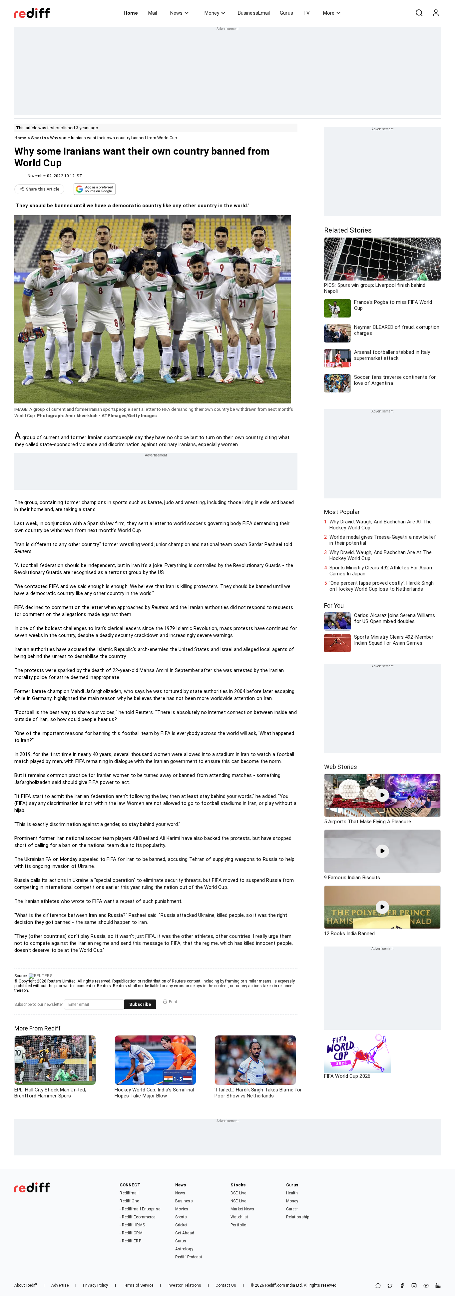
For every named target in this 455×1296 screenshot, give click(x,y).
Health (292, 1193)
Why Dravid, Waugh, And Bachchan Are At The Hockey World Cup (380, 525)
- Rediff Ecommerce (137, 1217)
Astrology (184, 1249)
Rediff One (129, 1201)
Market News (242, 1209)
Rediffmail (129, 1193)
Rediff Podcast (188, 1257)
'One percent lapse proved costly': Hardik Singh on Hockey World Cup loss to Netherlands (381, 586)
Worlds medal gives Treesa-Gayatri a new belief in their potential (382, 540)
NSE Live (238, 1201)
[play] (382, 795)
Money (212, 13)
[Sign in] (436, 13)
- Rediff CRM (131, 1233)
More (328, 13)
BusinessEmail (254, 13)
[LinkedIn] (438, 1286)
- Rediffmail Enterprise (140, 1209)
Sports (38, 137)
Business (184, 1201)
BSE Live (238, 1193)
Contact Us (226, 1285)
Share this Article (42, 189)
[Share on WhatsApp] (378, 1286)
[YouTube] (426, 1286)
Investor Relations (184, 1285)
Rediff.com (275, 1285)
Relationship (297, 1217)
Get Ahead (184, 1233)
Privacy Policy (95, 1285)
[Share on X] (390, 1286)
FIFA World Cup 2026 (347, 1076)
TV (306, 13)
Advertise (60, 1285)
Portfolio (238, 1225)
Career (292, 1209)
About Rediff (25, 1285)
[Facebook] (402, 1286)
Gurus (286, 13)
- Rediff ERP (130, 1241)
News (176, 13)
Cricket (181, 1225)
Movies (182, 1209)
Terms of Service (138, 1285)
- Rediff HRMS (132, 1225)
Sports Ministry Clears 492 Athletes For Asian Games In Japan (380, 571)
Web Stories (340, 766)
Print (173, 1001)
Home (131, 13)
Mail (152, 13)
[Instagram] (414, 1286)
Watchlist (239, 1217)
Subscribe (140, 1004)
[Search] (419, 13)
